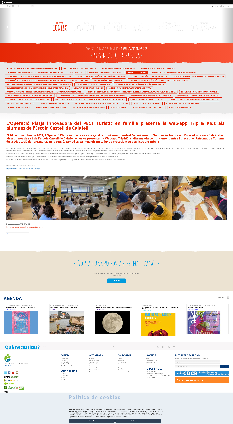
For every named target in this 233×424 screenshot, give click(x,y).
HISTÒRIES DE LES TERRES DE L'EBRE (158, 375)
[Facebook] (7, 6)
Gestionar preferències (138, 421)
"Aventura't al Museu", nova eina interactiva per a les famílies (198, 76)
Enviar (224, 366)
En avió (63, 377)
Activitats (85, 26)
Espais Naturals (94, 360)
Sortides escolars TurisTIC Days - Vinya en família (151, 96)
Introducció (64, 358)
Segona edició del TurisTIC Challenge (109, 80)
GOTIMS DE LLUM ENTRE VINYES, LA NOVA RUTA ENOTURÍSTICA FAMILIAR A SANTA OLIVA (39, 76)
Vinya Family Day (76, 72)
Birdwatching (93, 372)
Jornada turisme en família (180, 108)
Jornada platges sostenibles (18, 108)
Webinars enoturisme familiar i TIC (21, 104)
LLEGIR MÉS (116, 281)
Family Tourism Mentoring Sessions (88, 88)
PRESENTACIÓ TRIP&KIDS (137, 72)
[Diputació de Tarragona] (116, 2)
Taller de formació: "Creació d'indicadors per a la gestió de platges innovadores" (92, 96)
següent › (228, 297)
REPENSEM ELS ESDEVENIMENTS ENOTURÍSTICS (105, 72)
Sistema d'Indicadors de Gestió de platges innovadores (174, 72)
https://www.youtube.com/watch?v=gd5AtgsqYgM (23, 169)
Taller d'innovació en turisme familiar (147, 108)
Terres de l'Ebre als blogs (154, 373)
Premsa (63, 360)
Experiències (169, 26)
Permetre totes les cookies (92, 421)
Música (7, 309)
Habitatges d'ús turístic (125, 372)
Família (52, 309)
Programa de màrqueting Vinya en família (158, 69)
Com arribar (203, 26)
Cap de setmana (151, 360)
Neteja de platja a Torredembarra (147, 104)
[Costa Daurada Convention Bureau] (202, 373)
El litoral (91, 358)
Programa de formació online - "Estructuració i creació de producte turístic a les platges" (44, 92)
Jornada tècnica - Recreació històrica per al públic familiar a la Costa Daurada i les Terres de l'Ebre (47, 80)
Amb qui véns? (65, 362)
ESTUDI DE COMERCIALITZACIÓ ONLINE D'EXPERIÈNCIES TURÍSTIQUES (101, 76)
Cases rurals (122, 364)
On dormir (115, 26)
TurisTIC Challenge (118, 108)
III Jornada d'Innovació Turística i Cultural (199, 92)
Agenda (141, 26)
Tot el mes (149, 364)
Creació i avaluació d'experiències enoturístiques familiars (140, 84)
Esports (104, 309)
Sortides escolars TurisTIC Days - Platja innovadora (28, 100)
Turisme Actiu (93, 364)
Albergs (120, 366)
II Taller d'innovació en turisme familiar (88, 108)
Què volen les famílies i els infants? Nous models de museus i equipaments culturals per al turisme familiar (131, 92)
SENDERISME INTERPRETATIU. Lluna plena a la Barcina (114, 307)
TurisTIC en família (107, 48)
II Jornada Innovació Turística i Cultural (147, 100)
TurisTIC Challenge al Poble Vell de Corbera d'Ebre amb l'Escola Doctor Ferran (39, 84)
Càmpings (121, 360)
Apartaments (122, 362)
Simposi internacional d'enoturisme (51, 108)
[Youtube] (10, 6)
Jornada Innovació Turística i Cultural (182, 104)
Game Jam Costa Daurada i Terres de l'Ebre (93, 84)
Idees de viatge (151, 372)
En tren (63, 379)
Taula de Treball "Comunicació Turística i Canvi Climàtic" (194, 100)
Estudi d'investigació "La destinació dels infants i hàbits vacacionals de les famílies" (90, 100)
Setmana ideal (150, 362)
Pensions (121, 370)
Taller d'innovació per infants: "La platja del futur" (129, 88)
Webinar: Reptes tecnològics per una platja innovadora (30, 96)
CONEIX (59, 26)
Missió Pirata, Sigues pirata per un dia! (63, 307)
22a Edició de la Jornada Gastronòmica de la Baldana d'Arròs (160, 308)
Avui (147, 358)
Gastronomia (146, 311)
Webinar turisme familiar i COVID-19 (55, 104)
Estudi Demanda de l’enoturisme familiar (79, 69)
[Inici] (27, 21)
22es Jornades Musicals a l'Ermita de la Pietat (20, 307)
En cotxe (63, 373)
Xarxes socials (150, 377)
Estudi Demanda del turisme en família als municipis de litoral (32, 69)
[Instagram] (13, 6)
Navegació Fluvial (94, 370)
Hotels (120, 358)
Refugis (120, 368)
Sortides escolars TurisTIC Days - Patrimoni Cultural (198, 96)
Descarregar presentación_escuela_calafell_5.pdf (25, 227)
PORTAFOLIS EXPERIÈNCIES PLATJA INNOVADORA (149, 76)
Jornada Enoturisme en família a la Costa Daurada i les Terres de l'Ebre (35, 72)
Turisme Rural (93, 362)
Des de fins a (18, 306)
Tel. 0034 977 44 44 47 (11, 366)
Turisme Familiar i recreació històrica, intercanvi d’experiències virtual (159, 80)
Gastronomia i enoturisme (97, 368)
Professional (65, 364)
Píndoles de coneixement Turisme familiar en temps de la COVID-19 (101, 104)
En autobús (64, 375)
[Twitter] (5, 6)
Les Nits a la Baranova (195, 307)
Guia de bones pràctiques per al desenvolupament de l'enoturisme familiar (37, 88)
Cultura (12, 309)
